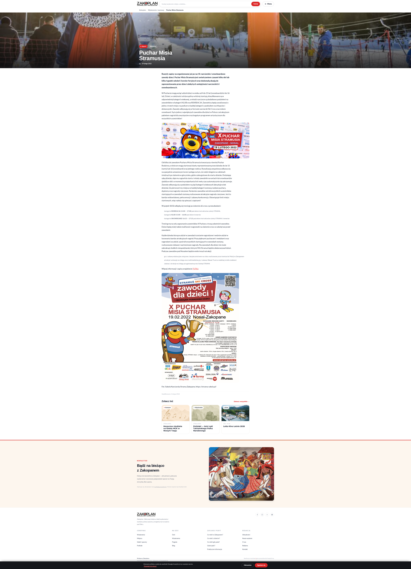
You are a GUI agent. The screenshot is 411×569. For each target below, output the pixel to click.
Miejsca (139, 538)
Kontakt (245, 549)
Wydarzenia (141, 535)
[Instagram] (262, 515)
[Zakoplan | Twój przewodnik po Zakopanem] (147, 4)
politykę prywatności (161, 486)
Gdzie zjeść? (211, 546)
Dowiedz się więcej (150, 566)
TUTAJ (195, 269)
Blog (173, 546)
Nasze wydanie (247, 538)
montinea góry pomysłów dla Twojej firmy (262, 558)
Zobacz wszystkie (241, 401)
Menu (269, 4)
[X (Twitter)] (267, 515)
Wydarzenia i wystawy (156, 10)
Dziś (173, 535)
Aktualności (246, 535)
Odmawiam (248, 565)
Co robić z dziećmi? (213, 538)
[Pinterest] (272, 515)
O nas (244, 542)
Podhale (139, 546)
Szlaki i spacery (142, 542)
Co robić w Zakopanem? (215, 535)
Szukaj (255, 4)
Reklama (245, 546)
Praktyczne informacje (214, 549)
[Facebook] (257, 515)
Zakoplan (142, 10)
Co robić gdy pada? (213, 542)
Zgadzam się (261, 565)
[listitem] (176, 419)
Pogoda (174, 542)
